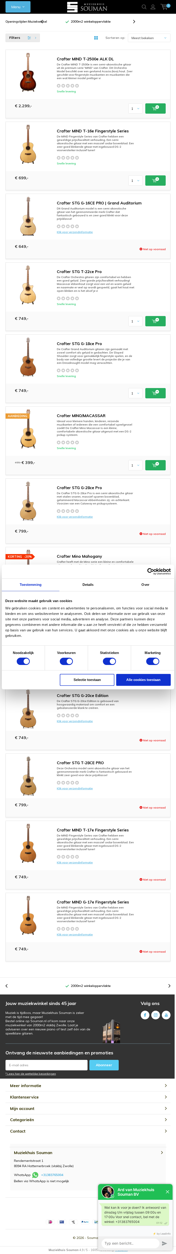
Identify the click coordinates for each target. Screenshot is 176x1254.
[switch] (66, 661)
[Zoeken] (144, 7)
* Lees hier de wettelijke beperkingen (31, 1073)
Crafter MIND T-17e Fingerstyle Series (93, 830)
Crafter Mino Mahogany (79, 556)
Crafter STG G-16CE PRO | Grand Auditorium (99, 203)
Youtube (166, 1015)
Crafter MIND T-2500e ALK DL (85, 58)
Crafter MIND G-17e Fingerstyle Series (93, 902)
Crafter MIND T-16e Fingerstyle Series (93, 131)
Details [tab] (88, 585)
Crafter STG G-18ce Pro (79, 343)
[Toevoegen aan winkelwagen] (155, 108)
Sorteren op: (115, 38)
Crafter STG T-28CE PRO (80, 762)
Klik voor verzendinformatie (75, 232)
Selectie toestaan (87, 680)
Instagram (155, 1015)
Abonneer (104, 1065)
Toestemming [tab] (30, 585)
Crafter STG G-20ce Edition (82, 695)
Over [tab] (145, 585)
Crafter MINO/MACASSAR (81, 415)
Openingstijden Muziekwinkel (26, 21)
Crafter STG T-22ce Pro (79, 271)
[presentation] (44, 21)
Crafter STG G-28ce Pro (79, 487)
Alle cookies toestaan (143, 680)
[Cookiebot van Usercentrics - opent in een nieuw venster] (151, 571)
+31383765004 (52, 1175)
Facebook (145, 1015)
